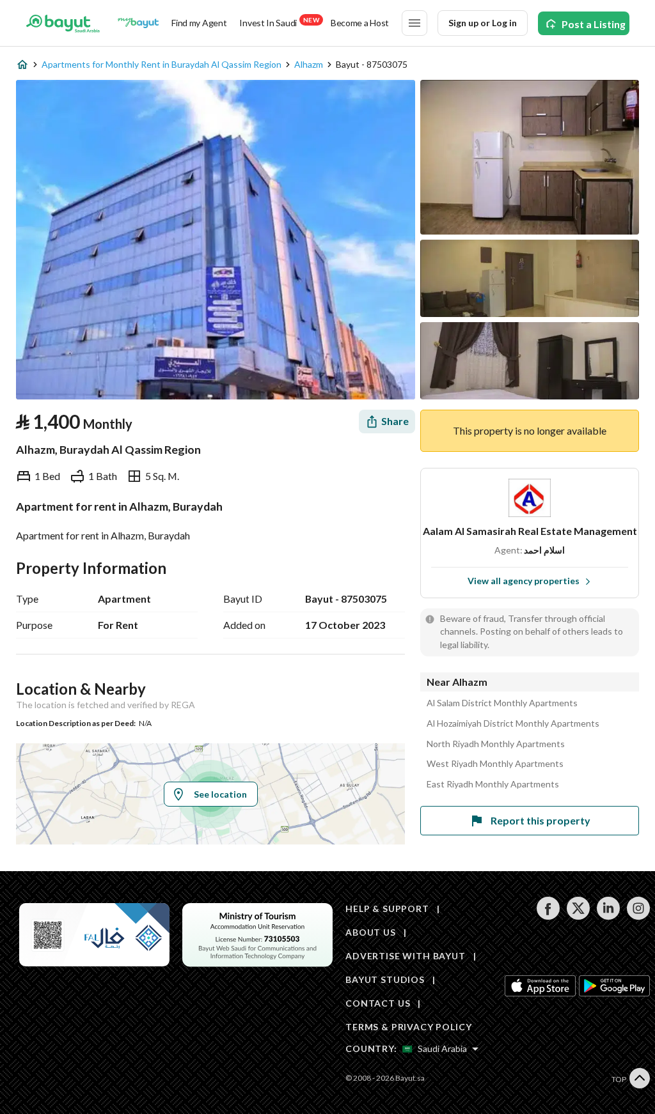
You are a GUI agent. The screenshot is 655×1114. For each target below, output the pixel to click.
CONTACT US (377, 1003)
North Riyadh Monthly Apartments (496, 744)
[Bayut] (63, 23)
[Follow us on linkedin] (608, 916)
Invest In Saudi (279, 22)
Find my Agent (198, 22)
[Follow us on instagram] (638, 916)
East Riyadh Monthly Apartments (493, 784)
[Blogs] (138, 23)
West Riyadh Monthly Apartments (495, 764)
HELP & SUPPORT (387, 908)
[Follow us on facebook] (548, 916)
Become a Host (360, 22)
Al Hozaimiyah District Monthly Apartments (513, 723)
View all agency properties (524, 580)
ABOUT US (370, 932)
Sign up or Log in (482, 22)
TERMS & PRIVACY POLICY (408, 1026)
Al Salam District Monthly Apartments (502, 703)
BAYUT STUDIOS (385, 979)
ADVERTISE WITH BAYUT (405, 955)
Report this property (540, 820)
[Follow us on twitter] (578, 916)
